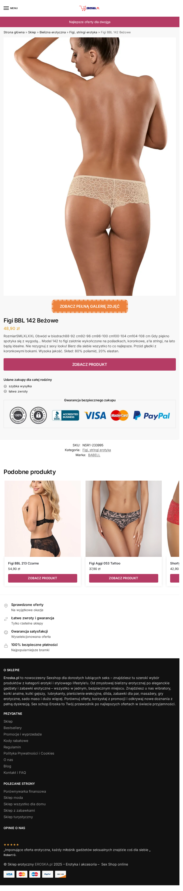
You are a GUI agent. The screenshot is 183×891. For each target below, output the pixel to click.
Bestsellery (13, 728)
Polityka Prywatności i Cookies (29, 753)
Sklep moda (13, 797)
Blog (7, 766)
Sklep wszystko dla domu (25, 804)
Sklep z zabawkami (19, 810)
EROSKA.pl (44, 864)
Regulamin (12, 747)
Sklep (32, 32)
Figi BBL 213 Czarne (23, 563)
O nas (8, 760)
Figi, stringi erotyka (83, 32)
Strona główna (14, 32)
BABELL (94, 455)
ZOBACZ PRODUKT (89, 364)
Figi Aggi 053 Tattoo (104, 563)
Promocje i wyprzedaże (23, 734)
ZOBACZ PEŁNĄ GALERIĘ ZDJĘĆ (90, 306)
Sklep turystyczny (18, 817)
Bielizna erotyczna (53, 32)
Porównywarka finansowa (25, 791)
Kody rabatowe (16, 741)
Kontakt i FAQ (15, 772)
